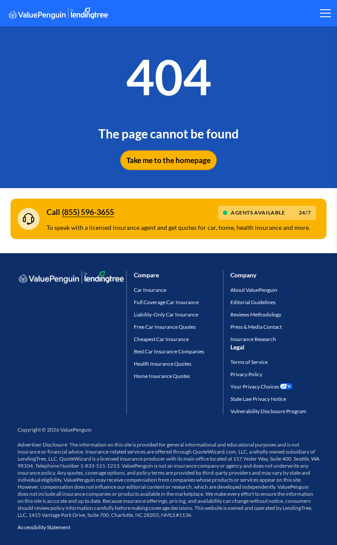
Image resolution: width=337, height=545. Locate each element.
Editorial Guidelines (253, 302)
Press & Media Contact (256, 326)
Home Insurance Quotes (162, 376)
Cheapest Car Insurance (161, 339)
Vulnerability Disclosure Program (268, 411)
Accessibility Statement (44, 527)
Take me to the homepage (168, 160)
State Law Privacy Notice (258, 399)
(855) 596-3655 (88, 212)
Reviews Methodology (255, 314)
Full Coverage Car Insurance (166, 302)
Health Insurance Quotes (162, 363)
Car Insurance (150, 290)
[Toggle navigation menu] (325, 13)
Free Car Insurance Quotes (165, 326)
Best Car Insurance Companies (169, 351)
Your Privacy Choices (254, 386)
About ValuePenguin (253, 290)
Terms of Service (249, 362)
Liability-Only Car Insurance (166, 314)
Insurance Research (253, 339)
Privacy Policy (246, 374)
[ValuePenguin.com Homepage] (58, 14)
